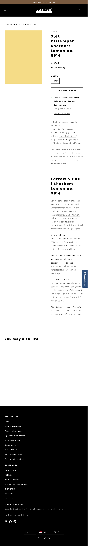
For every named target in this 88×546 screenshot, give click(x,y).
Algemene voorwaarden (15, 436)
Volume (55, 76)
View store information (62, 114)
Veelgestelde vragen (14, 431)
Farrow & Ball (57, 32)
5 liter (55, 80)
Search (8, 422)
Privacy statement (13, 440)
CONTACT (9, 498)
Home (7, 25)
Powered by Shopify (44, 538)
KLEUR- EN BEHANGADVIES (16, 484)
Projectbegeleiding (13, 426)
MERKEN (8, 475)
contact (68, 310)
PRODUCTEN (10, 470)
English (28, 532)
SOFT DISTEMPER (59, 279)
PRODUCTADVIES (12, 479)
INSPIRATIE (10, 489)
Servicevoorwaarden (13, 454)
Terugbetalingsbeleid (14, 459)
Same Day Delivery (67, 136)
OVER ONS (9, 493)
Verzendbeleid (11, 450)
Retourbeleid (10, 445)
